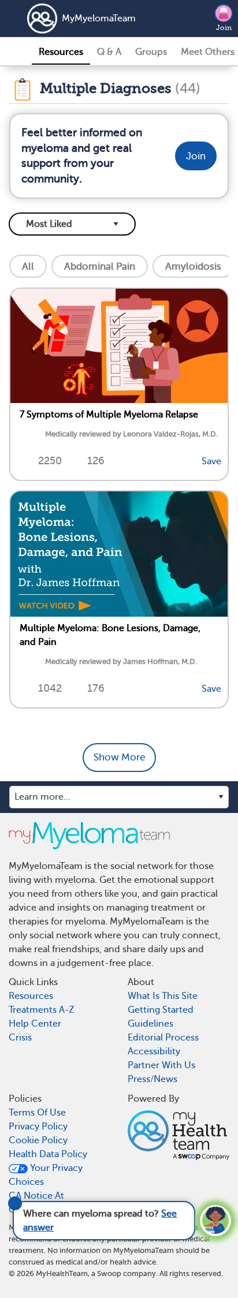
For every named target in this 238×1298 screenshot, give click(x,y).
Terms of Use (37, 1112)
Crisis (20, 1037)
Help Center (35, 1024)
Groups (151, 52)
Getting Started (161, 1010)
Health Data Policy (48, 1154)
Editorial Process (163, 1037)
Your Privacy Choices (46, 1175)
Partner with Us (161, 1065)
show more (119, 757)
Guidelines (150, 1024)
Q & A (109, 52)
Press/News (152, 1079)
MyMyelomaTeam (99, 18)
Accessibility (154, 1051)
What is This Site (163, 996)
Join (224, 28)
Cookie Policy (38, 1140)
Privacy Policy (38, 1126)
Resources (61, 52)
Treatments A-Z (42, 1010)
